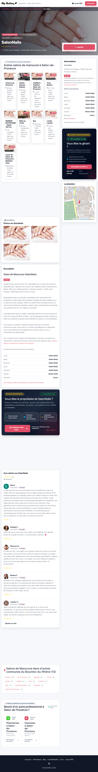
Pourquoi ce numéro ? (71, 85)
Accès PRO (69, 759)
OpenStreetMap (83, 219)
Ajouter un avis (10, 623)
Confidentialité (52, 759)
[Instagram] (49, 763)
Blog (44, 759)
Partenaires (37, 759)
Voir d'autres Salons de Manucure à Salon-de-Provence (24, 382)
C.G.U (62, 759)
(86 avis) (14, 46)
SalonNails (71, 118)
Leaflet (75, 219)
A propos (28, 759)
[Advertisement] (31, 199)
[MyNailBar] (9, 3)
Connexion (91, 3)
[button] (79, 201)
